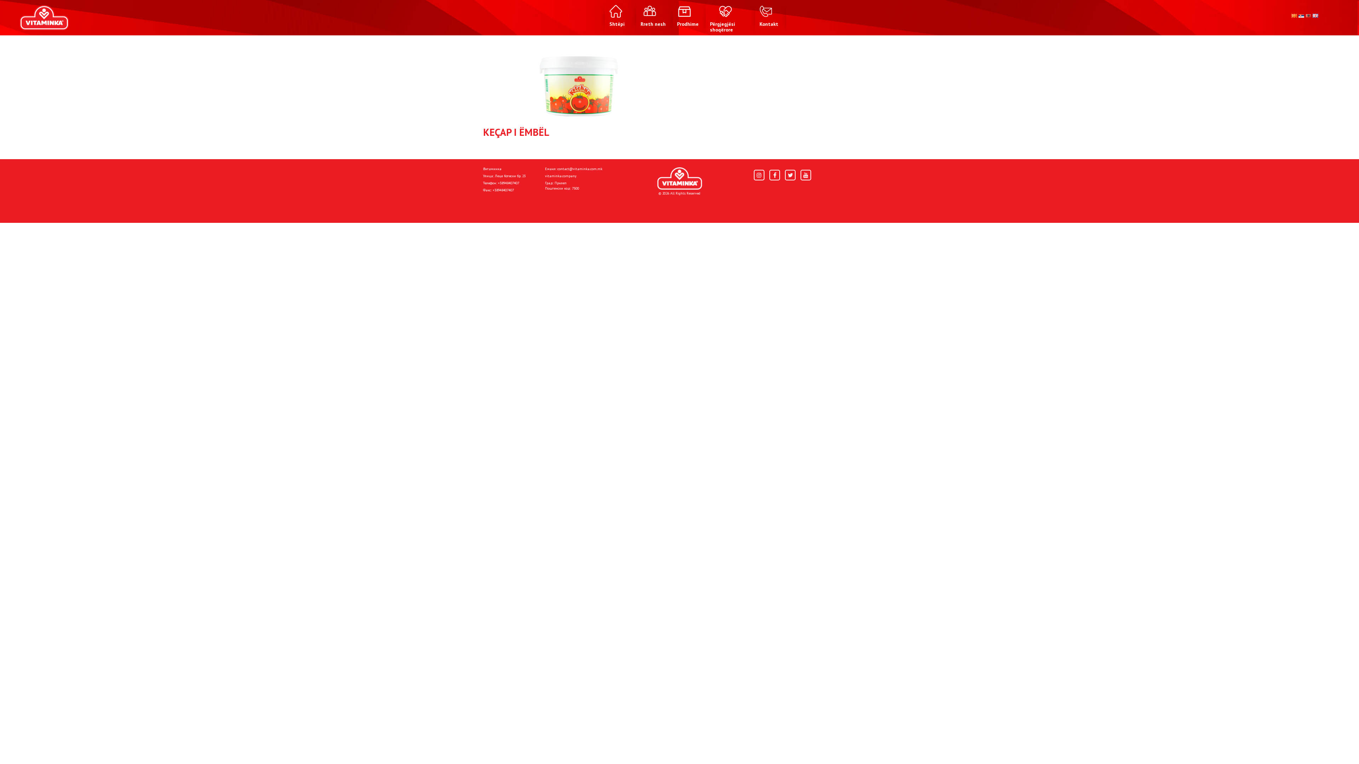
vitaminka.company (561, 176)
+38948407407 (508, 183)
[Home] (679, 178)
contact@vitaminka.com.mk (579, 169)
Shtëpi (490, 205)
